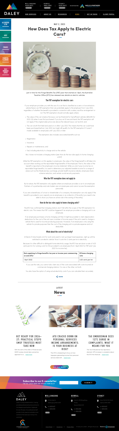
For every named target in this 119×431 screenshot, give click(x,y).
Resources (62, 14)
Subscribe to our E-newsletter (40, 382)
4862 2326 (77, 411)
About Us (47, 14)
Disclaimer (60, 426)
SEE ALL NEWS (59, 367)
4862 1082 (48, 5)
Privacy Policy (70, 426)
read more (28, 354)
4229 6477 (29, 5)
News (77, 14)
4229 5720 (51, 408)
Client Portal (109, 14)
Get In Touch (92, 14)
